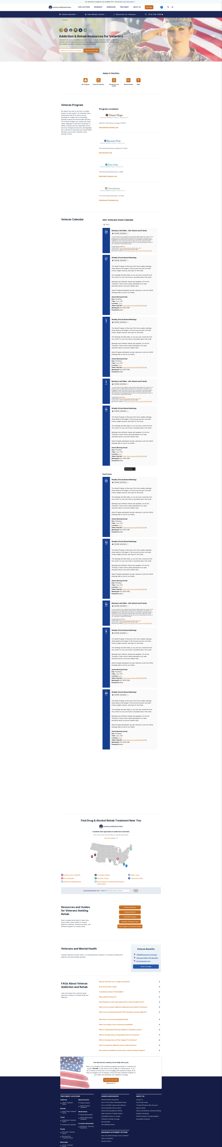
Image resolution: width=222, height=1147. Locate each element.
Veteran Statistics (130, 907)
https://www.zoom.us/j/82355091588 (134, 305)
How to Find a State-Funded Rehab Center (113, 1102)
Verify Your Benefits (107, 1138)
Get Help (149, 7)
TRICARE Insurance (130, 917)
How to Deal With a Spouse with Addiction (113, 1105)
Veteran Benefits (129, 912)
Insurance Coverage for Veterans (71, 50)
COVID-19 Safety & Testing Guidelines (147, 1116)
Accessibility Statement (143, 1119)
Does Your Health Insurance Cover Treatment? (115, 1135)
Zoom (120, 303)
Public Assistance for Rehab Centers (112, 1113)
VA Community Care (143, 961)
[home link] (61, 20)
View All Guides (105, 1122)
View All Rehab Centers (108, 1124)
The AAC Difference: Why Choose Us (147, 1105)
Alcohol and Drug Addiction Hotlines (111, 1110)
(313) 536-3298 (128, 2)
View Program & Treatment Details (130, 926)
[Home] (60, 7)
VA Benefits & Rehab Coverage (110, 1119)
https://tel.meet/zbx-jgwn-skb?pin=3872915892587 (138, 250)
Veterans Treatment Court (129, 921)
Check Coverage (146, 966)
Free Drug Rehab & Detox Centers (111, 1108)
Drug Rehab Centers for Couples (110, 1116)
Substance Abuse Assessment (110, 1099)
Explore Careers (141, 1108)
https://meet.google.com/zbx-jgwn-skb (130, 248)
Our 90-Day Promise (142, 1102)
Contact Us (139, 1099)
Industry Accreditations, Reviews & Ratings (148, 1110)
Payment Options (106, 1141)
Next (136, 890)
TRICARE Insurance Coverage (146, 955)
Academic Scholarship (142, 1113)
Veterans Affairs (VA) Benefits (147, 958)
